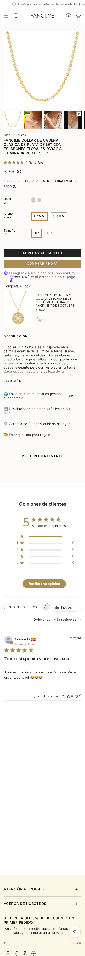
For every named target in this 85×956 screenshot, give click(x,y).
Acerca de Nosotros (25, 903)
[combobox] (57, 619)
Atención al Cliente (24, 889)
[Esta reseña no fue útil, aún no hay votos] (76, 696)
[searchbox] (22, 607)
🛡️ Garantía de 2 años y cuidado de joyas (37, 424)
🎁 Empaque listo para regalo (27, 435)
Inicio (7, 135)
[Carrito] (78, 15)
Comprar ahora (42, 263)
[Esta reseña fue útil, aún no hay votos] (68, 696)
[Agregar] (39, 319)
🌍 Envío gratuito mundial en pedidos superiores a (39, 396)
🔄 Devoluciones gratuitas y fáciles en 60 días (37, 411)
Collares (21, 135)
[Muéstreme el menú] (6, 15)
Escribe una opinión (44, 584)
